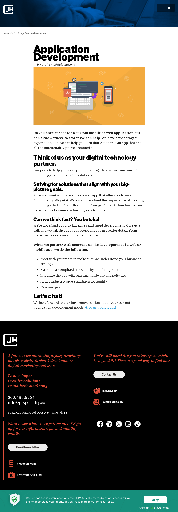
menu (165, 8)
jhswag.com (110, 390)
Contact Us (109, 374)
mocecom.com (26, 463)
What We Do (9, 33)
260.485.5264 (21, 397)
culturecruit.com (113, 402)
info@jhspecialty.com (28, 402)
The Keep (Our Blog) (29, 474)
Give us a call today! (100, 307)
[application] (89, 501)
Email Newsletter (27, 447)
